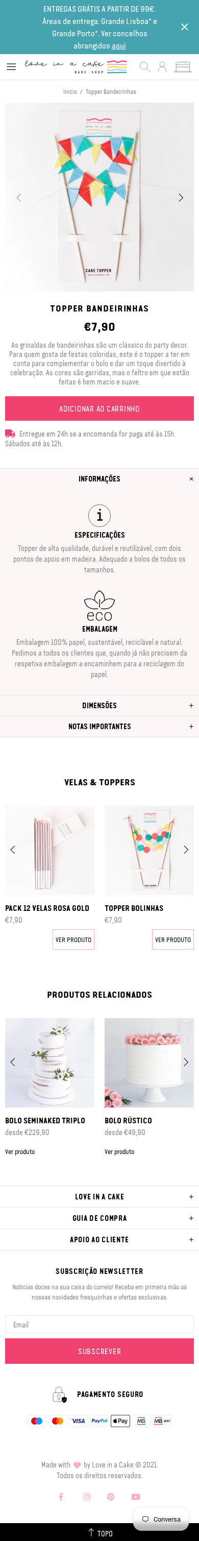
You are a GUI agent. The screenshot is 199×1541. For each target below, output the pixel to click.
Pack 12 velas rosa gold (47, 908)
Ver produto (73, 939)
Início (70, 91)
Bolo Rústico (128, 1120)
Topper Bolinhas (134, 908)
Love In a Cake (76, 66)
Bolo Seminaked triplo (45, 1120)
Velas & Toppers (99, 782)
